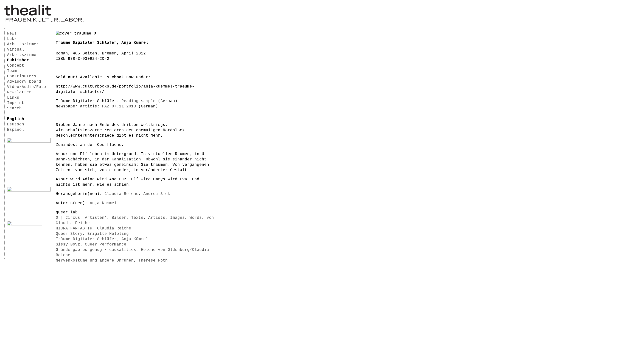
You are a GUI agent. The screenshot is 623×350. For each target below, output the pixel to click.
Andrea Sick (156, 194)
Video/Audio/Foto (26, 87)
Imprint (15, 103)
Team (12, 71)
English (15, 119)
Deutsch (15, 124)
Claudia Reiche (121, 194)
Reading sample (138, 101)
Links (13, 98)
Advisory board (24, 81)
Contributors (21, 76)
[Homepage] (43, 21)
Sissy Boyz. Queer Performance (91, 244)
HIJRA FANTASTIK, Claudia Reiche (93, 228)
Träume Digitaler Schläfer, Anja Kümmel (102, 239)
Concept (15, 65)
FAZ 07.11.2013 (119, 106)
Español (15, 130)
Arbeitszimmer (23, 44)
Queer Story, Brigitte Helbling (92, 234)
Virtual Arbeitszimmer (23, 52)
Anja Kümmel (103, 203)
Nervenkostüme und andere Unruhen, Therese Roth (112, 260)
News (12, 33)
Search (14, 108)
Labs (12, 39)
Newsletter (19, 92)
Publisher (18, 60)
